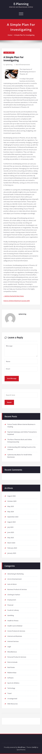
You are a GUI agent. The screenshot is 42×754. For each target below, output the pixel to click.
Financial (10, 605)
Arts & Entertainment (23, 65)
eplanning (9, 65)
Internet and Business (14, 636)
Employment (11, 600)
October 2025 (11, 501)
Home (10, 35)
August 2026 (11, 496)
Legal (9, 647)
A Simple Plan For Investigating (24, 35)
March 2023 (11, 543)
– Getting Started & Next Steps (13, 296)
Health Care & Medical (14, 626)
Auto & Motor (12, 584)
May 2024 (10, 512)
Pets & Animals (12, 662)
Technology (11, 688)
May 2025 (10, 506)
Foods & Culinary (13, 610)
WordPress (21, 747)
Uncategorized (12, 699)
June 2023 (10, 532)
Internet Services (13, 641)
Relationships (11, 673)
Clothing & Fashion (13, 595)
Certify (34, 747)
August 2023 (11, 522)
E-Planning (21, 4)
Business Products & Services (17, 589)
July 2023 (10, 527)
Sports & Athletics (13, 683)
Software (10, 678)
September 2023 (12, 517)
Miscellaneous (12, 652)
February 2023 (12, 548)
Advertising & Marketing (15, 574)
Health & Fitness (12, 621)
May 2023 (10, 538)
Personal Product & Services (16, 657)
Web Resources (12, 704)
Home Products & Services (16, 631)
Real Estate (11, 667)
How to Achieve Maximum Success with (16, 301)
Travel (9, 693)
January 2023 (11, 553)
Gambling (10, 615)
